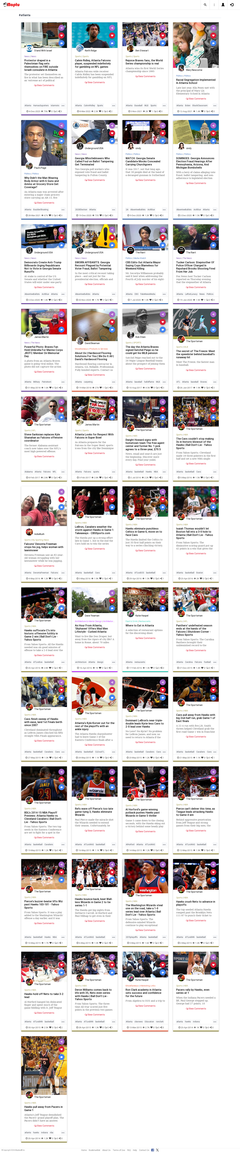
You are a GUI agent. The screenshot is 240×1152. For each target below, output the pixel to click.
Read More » (44, 35)
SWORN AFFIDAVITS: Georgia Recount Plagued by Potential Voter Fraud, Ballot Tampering (93, 265)
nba (51, 1132)
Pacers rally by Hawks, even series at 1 (192, 991)
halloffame (149, 382)
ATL (178, 382)
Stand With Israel (43, 50)
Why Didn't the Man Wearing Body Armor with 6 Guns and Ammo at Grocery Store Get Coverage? (41, 182)
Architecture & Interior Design (88, 621)
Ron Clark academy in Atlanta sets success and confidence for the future (143, 993)
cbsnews (139, 1021)
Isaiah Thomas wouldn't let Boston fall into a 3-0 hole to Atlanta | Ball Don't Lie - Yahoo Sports (194, 533)
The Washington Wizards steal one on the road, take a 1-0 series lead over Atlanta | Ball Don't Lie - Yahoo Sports (144, 910)
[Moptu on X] (157, 1149)
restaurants (140, 662)
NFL (34, 430)
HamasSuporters (41, 105)
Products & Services (98, 348)
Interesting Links (147, 985)
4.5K (147, 387)
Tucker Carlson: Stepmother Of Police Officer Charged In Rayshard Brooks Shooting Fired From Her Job (195, 267)
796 (46, 111)
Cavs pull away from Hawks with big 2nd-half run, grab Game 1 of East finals (195, 718)
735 (97, 215)
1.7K (97, 299)
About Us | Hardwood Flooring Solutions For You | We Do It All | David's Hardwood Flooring (94, 356)
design (100, 662)
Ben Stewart (142, 50)
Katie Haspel (142, 615)
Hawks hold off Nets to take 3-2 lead (44, 995)
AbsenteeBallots (137, 209)
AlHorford (130, 844)
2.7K (147, 1027)
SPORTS (137, 342)
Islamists (55, 105)
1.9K (198, 387)
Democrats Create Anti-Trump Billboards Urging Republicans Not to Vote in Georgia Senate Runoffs (42, 267)
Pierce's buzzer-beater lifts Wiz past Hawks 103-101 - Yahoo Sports (43, 904)
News (27, 56)
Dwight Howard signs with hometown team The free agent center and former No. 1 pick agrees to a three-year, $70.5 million (145, 446)
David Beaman (92, 343)
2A (127, 209)
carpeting (88, 382)
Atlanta (28, 105)
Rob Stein (141, 337)
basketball (139, 471)
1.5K (197, 215)
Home (84, 1150)
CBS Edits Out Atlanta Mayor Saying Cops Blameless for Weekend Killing (143, 265)
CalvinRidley (89, 105)
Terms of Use (119, 1150)
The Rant (140, 252)
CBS (136, 294)
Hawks (149, 471)
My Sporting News (40, 539)
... (63, 105)
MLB (146, 105)
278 (97, 387)
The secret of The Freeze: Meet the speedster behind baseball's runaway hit (195, 354)
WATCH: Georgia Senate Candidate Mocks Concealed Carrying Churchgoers (143, 161)
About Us (106, 1150)
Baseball (138, 105)
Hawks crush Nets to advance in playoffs (195, 903)
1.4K (198, 111)
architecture (80, 662)
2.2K (146, 477)
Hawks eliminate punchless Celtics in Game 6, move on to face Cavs (144, 531)
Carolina (189, 662)
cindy (138, 148)
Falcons (47, 471)
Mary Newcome (194, 70)
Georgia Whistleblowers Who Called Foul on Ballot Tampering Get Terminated (94, 161)
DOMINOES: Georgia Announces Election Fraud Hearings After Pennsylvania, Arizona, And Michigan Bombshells (195, 163)
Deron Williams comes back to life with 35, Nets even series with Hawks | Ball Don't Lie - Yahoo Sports (93, 994)
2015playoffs (132, 937)
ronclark (159, 1021)
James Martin (41, 337)
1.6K (46, 387)
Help (135, 1150)
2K (147, 111)
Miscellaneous (81, 348)
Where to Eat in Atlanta (140, 625)
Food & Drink (131, 621)
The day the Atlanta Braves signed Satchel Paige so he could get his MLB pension (142, 350)
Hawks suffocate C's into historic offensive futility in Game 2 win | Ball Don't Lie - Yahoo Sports (41, 635)
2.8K (46, 477)
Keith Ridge (91, 50)
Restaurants (145, 621)
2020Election (81, 209)
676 (46, 215)
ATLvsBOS (139, 572)
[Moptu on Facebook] (152, 1149)
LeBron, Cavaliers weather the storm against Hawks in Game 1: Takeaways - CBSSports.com (94, 530)
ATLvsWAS (89, 844)
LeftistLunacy (191, 294)
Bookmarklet (94, 1150)
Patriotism (46, 382)
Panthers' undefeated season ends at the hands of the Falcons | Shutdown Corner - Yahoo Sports (194, 630)
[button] (205, 5)
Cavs (198, 471)
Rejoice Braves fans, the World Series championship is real (144, 62)
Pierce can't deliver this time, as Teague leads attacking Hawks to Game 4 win (195, 811)
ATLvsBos (37, 662)
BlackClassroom (200, 105)
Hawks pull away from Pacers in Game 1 (43, 1108)
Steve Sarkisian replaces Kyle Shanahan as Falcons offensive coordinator (43, 437)
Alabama (29, 471)
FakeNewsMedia (147, 294)
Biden (187, 105)
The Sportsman (194, 341)
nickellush (39, 534)
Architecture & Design (113, 621)
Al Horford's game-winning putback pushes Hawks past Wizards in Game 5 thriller (143, 812)
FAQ (129, 1150)
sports (96, 471)
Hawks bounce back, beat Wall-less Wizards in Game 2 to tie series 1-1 (93, 902)
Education (149, 1021)
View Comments (45, 85)
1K (97, 667)
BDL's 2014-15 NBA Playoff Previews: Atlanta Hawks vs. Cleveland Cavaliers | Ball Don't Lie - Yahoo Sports (42, 817)
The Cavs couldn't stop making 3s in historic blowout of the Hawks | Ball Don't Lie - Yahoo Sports (195, 443)
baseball (138, 382)
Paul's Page (40, 167)
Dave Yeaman (92, 615)
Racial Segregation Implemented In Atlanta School (196, 81)
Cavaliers (49, 752)
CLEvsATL (99, 752)
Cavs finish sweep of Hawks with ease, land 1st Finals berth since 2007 (43, 722)
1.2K (147, 215)
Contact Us (144, 1150)
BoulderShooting (40, 209)
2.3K (96, 111)
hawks (188, 1021)
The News (187, 258)
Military (36, 382)
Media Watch (140, 258)
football (207, 662)
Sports (78, 56)
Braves (203, 382)
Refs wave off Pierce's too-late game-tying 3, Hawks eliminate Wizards (94, 811)
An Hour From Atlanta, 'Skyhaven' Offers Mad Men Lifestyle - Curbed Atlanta (91, 628)
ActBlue (151, 209)
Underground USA (94, 148)
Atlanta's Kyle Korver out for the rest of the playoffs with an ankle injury (94, 726)
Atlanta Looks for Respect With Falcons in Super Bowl (94, 436)
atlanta (179, 1021)
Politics (179, 75)
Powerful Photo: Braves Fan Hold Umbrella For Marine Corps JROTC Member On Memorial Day (43, 351)
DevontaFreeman (41, 572)
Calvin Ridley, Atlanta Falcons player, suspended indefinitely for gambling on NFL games (93, 63)
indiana (196, 1021)
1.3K (146, 299)
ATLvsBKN (189, 937)
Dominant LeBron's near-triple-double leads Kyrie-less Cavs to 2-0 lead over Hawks (145, 723)
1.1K (97, 757)
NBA (135, 435)
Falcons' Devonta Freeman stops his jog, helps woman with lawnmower (43, 547)
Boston (199, 572)
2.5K (46, 1027)
